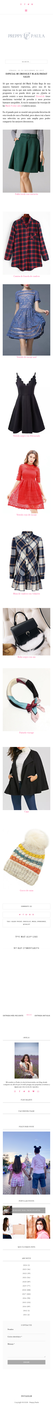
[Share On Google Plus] (26, 914)
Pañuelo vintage (26, 732)
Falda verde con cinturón (26, 194)
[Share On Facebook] (23, 914)
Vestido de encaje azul (26, 357)
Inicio (29, 1015)
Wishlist (26, 924)
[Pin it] (30, 914)
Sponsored (41, 921)
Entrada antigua (42, 1016)
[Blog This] (33, 914)
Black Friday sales (13, 105)
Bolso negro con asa (26, 656)
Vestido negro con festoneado (26, 435)
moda (34, 921)
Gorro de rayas (26, 890)
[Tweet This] (20, 914)
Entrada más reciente (13, 1016)
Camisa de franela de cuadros (27, 276)
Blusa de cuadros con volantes (26, 593)
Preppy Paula (34, 1402)
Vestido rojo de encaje (26, 514)
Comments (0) (26, 906)
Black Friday (17, 921)
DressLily (40, 96)
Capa (26, 811)
